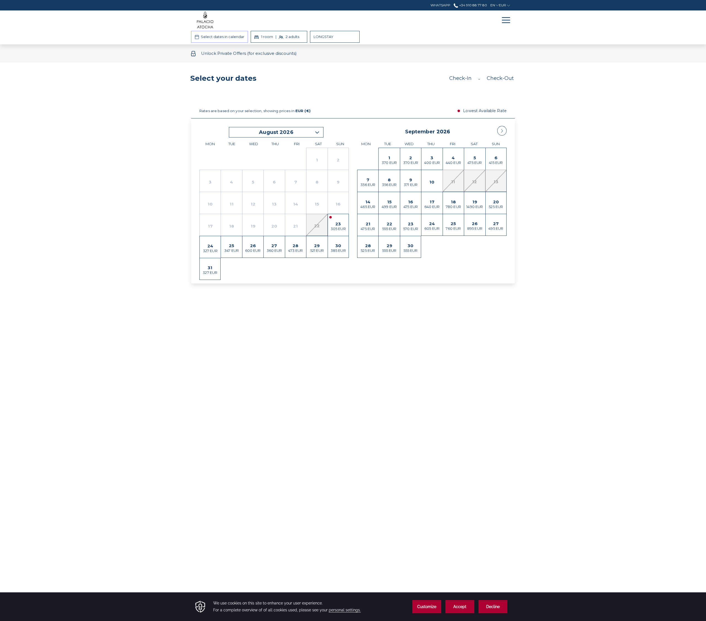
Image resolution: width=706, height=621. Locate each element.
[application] (353, 606)
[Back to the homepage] (205, 19)
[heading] (298, 80)
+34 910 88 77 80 (472, 5)
